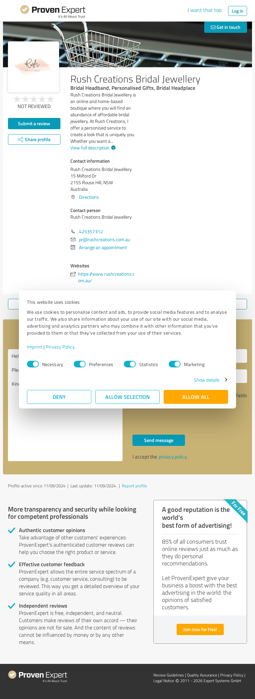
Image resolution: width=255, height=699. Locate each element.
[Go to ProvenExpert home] (52, 12)
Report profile (134, 486)
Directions (89, 197)
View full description (90, 147)
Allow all (196, 397)
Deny (59, 397)
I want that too (204, 10)
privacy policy (173, 456)
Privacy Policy (60, 347)
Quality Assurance (202, 675)
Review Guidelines (168, 675)
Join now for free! (200, 629)
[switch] (80, 364)
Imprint (34, 347)
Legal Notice (163, 680)
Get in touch (227, 27)
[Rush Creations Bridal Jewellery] (33, 67)
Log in (237, 11)
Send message (158, 440)
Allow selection (127, 397)
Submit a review (34, 123)
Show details (206, 380)
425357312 (91, 231)
